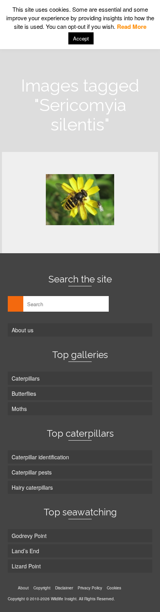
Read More (131, 26)
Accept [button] (81, 38)
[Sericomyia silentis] (80, 199)
